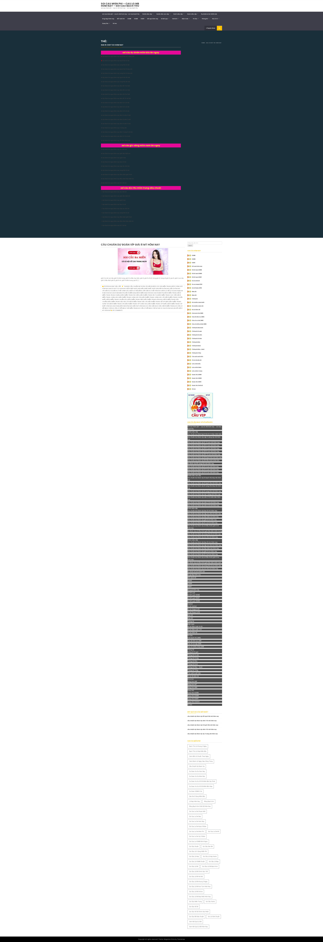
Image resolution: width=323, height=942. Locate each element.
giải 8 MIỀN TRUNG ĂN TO (148, 295)
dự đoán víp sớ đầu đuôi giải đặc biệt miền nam (204, 562)
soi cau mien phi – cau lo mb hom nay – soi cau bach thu (120, 4)
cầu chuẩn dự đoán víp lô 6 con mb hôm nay (203, 469)
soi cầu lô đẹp (214, 861)
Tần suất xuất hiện (197, 356)
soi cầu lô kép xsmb (210, 856)
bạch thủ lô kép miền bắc (197, 751)
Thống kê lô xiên (197, 334)
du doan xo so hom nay (197, 771)
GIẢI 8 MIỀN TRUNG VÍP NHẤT (157, 304)
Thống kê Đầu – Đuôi (198, 349)
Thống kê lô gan (197, 331)
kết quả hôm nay (152, 19)
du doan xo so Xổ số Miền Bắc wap (200, 786)
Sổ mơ (115, 23)
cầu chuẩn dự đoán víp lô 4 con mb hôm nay (203, 466)
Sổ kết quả (164, 19)
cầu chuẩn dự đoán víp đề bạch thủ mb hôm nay (204, 457)
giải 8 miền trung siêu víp (138, 302)
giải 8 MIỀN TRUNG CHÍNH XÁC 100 (130, 297)
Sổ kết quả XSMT (197, 277)
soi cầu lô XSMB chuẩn (197, 861)
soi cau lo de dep (195, 816)
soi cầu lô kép (194, 856)
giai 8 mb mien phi (118, 293)
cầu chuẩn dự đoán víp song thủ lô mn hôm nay (204, 565)
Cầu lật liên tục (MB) (198, 316)
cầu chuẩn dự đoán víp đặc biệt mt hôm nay (203, 517)
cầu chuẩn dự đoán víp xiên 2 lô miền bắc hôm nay (203, 498)
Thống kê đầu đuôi (197, 327)
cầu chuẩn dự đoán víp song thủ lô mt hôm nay (204, 534)
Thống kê (205, 19)
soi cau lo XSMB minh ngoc (198, 841)
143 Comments (117, 310)
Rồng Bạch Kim (209, 801)
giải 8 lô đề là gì (167, 291)
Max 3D (194, 291)
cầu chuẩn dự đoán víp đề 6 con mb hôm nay (203, 448)
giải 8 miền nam (130, 293)
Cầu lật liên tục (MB (194, 641)
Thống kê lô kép (197, 338)
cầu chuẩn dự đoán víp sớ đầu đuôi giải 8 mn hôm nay (203, 558)
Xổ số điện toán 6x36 (198, 302)
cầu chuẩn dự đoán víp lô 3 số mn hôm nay (202, 554)
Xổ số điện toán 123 (197, 306)
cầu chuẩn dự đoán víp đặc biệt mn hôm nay (203, 548)
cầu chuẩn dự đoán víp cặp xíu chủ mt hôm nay (204, 513)
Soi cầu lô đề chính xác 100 (198, 871)
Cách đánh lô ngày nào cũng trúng (201, 761)
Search (190, 245)
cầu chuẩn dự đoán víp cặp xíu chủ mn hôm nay (204, 545)
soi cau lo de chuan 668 (197, 811)
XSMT (142, 19)
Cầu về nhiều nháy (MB (195, 647)
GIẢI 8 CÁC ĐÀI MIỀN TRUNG (161, 286)
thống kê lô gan (192, 652)
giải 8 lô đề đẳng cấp (137, 291)
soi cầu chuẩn (194, 846)
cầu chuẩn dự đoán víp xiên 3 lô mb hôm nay (203, 502)
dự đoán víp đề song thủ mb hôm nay (200, 463)
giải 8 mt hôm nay (139, 306)
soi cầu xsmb (210, 901)
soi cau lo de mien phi (196, 831)
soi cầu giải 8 (151, 306)
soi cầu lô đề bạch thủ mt (148, 308)
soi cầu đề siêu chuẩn (196, 916)
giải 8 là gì (108, 291)
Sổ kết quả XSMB (197, 270)
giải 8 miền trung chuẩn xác (116, 299)
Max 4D (194, 295)
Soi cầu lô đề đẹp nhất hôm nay (200, 896)
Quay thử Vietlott (197, 385)
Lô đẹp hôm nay (194, 801)
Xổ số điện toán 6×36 (195, 626)
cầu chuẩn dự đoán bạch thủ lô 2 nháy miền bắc (204, 434)
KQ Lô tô (215, 19)
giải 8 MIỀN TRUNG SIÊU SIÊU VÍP (118, 302)
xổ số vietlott (196, 280)
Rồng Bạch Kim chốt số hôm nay (200, 806)
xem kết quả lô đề (195, 921)
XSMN (136, 19)
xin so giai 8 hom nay (165, 308)
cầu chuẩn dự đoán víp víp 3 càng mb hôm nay (203, 494)
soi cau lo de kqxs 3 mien (197, 826)
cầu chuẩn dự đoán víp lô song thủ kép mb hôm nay (204, 487)
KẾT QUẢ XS (121, 19)
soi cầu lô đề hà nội (196, 876)
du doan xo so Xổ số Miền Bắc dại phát (202, 781)
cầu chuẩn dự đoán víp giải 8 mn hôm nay (202, 551)
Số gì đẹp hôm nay (108, 19)
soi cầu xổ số (193, 906)
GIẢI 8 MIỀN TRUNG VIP (116, 304)
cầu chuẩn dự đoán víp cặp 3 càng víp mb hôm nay (203, 438)
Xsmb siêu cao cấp (162, 14)
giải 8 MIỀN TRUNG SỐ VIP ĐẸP (158, 302)
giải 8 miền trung (170, 293)
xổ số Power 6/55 (197, 288)
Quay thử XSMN (197, 378)
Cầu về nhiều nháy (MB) (199, 324)
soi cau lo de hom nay (196, 821)
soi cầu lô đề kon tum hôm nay (200, 886)
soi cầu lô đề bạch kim (210, 866)
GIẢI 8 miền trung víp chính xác (135, 304)
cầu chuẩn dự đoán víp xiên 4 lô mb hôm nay (203, 505)
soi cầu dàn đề (208, 846)
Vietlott (174, 19)
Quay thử (105, 23)
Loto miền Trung (197, 371)
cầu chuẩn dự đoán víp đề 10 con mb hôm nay (203, 454)
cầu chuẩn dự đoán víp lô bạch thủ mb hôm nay (204, 483)
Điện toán (185, 19)
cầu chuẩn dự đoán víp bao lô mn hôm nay (202, 542)
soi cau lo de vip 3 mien (197, 836)
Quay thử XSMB (197, 374)
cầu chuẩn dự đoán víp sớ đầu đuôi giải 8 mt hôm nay (203, 527)
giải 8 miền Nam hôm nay (145, 293)
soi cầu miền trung (195, 901)
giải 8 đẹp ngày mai (133, 288)
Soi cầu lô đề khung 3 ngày (198, 881)
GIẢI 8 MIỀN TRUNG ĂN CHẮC (129, 295)
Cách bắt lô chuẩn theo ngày (199, 756)
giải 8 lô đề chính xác (121, 291)
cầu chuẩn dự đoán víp (139, 286)
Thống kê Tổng (196, 353)
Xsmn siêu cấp (192, 14)
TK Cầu (195, 19)
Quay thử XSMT (197, 381)
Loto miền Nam (196, 367)
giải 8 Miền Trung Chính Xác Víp (153, 297)
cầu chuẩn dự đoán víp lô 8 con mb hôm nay (203, 472)
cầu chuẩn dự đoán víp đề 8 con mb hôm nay (203, 451)
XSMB (129, 19)
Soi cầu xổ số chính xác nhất (199, 911)
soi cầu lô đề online (196, 891)
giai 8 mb (177, 291)
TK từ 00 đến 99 (196, 360)
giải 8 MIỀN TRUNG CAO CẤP (167, 295)
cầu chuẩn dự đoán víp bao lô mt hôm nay (202, 510)
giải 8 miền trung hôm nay (153, 299)
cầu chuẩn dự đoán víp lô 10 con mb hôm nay (203, 442)
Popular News (211, 28)
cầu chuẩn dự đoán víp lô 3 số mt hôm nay (202, 523)
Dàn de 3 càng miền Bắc (197, 796)
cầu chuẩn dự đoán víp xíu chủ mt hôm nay (202, 537)
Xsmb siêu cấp (147, 14)
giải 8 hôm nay (164, 288)
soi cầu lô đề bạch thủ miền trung (125, 308)
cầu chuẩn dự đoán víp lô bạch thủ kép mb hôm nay (204, 479)
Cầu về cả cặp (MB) (197, 320)
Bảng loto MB (192, 681)
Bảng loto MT (192, 684)
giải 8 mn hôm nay (125, 306)
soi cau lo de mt (213, 831)
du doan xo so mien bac (197, 776)
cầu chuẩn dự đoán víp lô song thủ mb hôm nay (204, 491)
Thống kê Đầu (196, 342)
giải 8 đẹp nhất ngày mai (150, 288)
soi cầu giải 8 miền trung (165, 306)
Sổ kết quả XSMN (197, 273)
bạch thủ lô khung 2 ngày (198, 746)
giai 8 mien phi (159, 293)
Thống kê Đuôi (196, 345)
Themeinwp (181, 939)
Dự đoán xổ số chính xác (209, 14)
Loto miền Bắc (196, 363)
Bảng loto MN (192, 687)
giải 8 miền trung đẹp (135, 299)
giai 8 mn (116, 306)
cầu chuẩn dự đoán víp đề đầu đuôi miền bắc (203, 460)
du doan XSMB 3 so (195, 791)
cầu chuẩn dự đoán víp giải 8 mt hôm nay (130, 244)
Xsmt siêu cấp (178, 14)
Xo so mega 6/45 (197, 284)
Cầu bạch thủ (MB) (197, 313)
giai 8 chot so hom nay (117, 288)
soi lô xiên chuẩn (214, 916)
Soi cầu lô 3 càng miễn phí (198, 851)
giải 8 (150, 286)
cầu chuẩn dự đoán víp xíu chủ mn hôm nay (202, 568)
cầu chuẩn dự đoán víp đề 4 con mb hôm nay (203, 445)
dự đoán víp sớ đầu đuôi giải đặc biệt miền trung (204, 531)
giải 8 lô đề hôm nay (153, 291)
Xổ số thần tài (196, 309)
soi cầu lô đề (193, 866)
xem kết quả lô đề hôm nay (198, 926)
